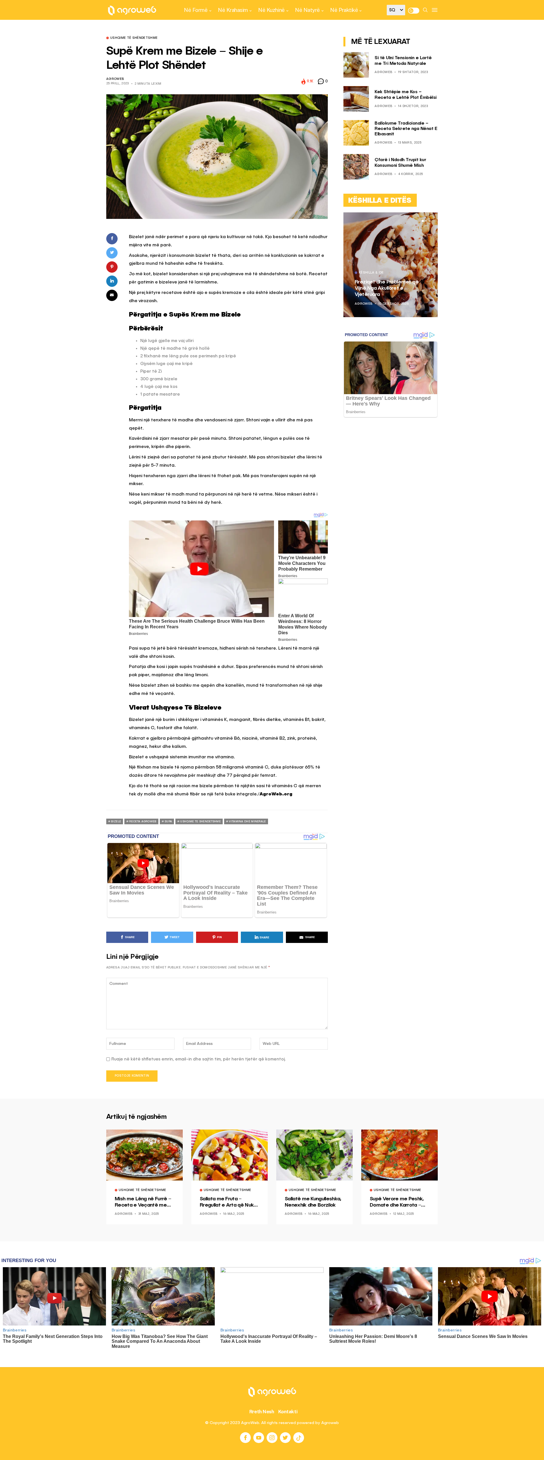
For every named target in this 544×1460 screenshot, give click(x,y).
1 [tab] (423, 221)
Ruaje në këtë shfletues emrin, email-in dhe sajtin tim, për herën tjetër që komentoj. (198, 1059)
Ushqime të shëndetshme (134, 38)
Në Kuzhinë (271, 10)
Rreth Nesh (261, 1411)
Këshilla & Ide (371, 273)
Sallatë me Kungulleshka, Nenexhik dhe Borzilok (313, 1202)
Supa (168, 821)
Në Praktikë (344, 10)
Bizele (116, 821)
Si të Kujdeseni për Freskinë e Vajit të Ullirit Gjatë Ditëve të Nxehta (389, 288)
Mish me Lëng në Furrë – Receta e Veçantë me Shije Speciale (143, 1202)
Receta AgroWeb (142, 821)
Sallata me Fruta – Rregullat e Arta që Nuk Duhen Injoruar (227, 1202)
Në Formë (195, 10)
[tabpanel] (390, 264)
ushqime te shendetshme (200, 821)
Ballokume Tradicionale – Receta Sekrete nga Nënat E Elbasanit (406, 128)
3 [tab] (429, 221)
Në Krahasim (233, 10)
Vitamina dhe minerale (247, 821)
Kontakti (288, 1411)
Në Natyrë (307, 10)
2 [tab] (426, 221)
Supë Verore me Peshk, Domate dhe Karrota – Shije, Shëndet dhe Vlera (398, 1202)
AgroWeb (115, 79)
